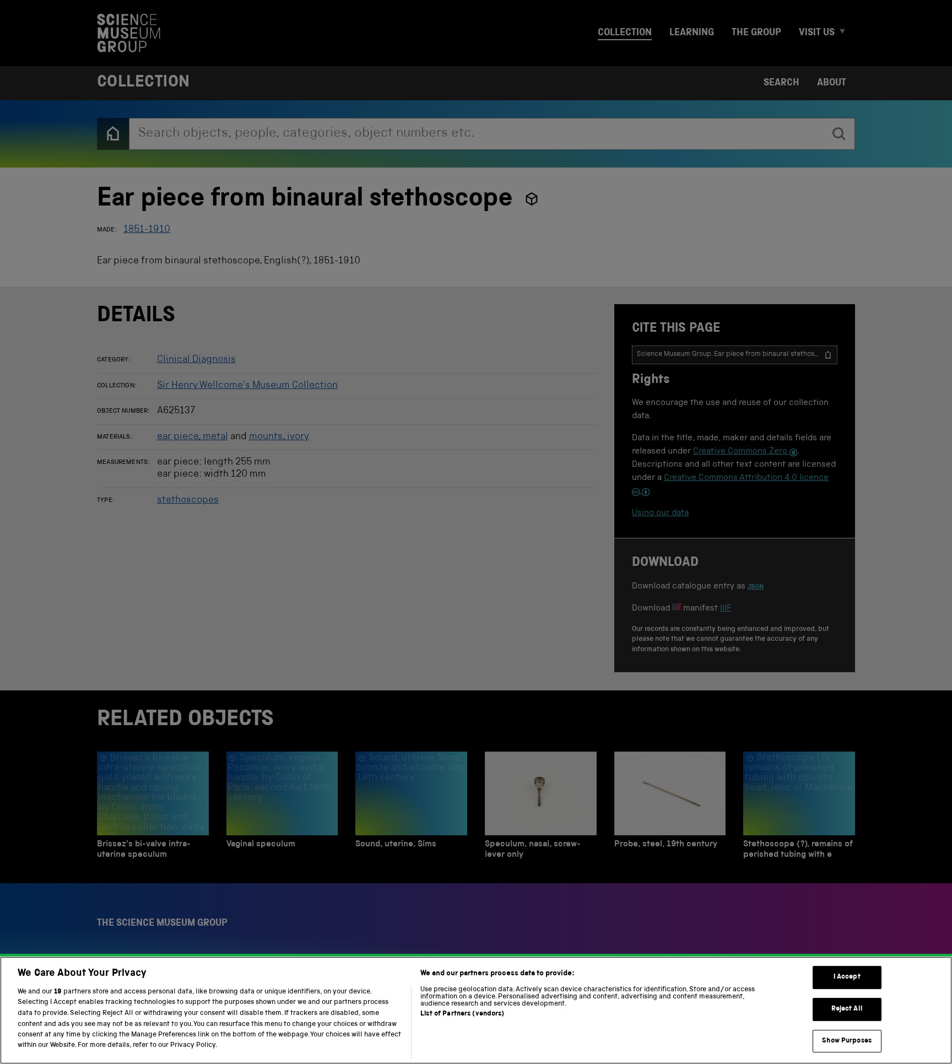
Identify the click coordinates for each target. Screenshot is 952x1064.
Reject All (847, 1009)
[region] (476, 1010)
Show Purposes (847, 1041)
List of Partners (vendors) (462, 1014)
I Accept (847, 977)
